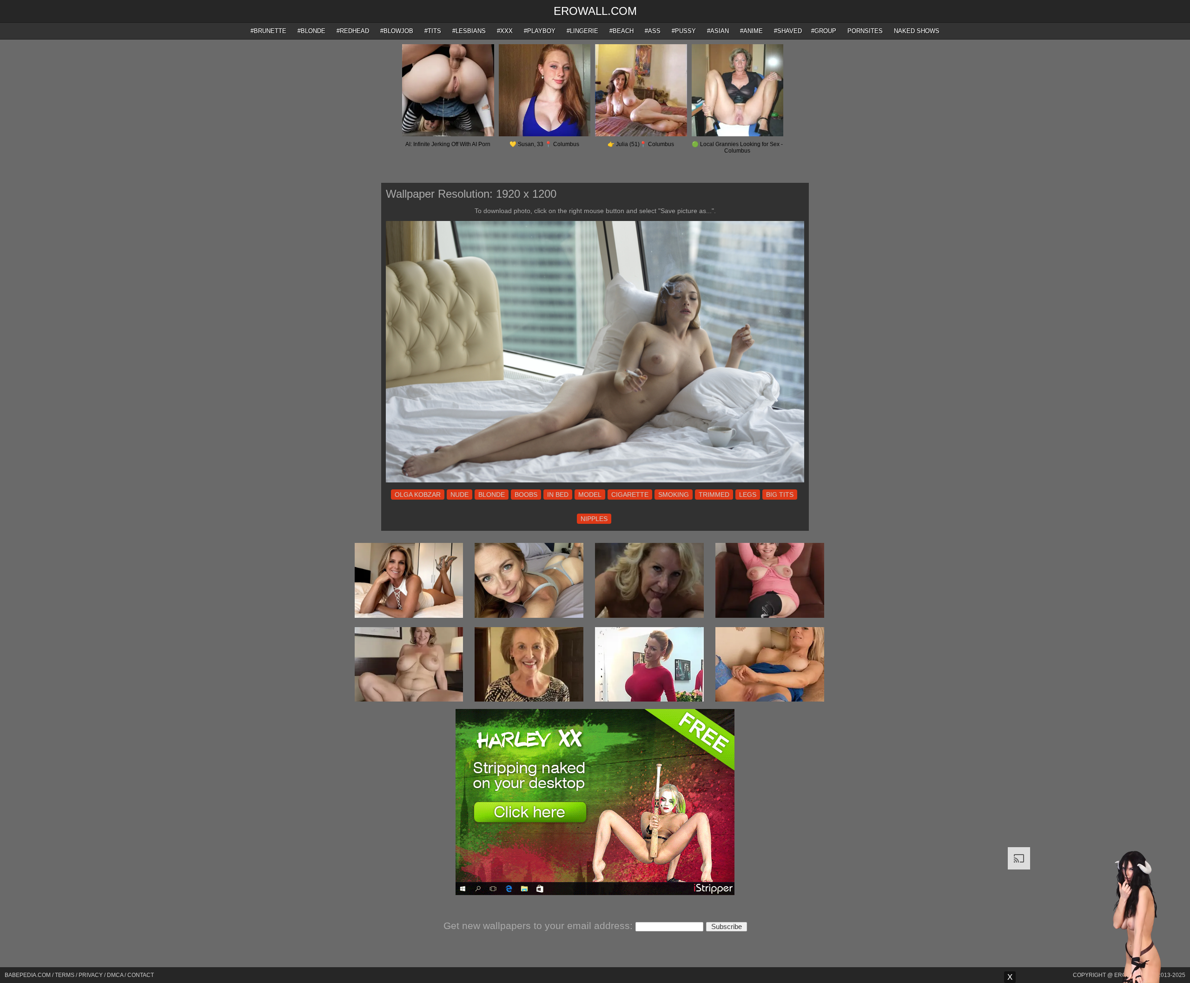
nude (459, 494)
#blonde (311, 30)
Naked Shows (916, 30)
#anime (751, 30)
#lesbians (469, 30)
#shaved (788, 30)
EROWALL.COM (595, 11)
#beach (621, 30)
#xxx (505, 30)
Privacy (91, 975)
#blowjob (396, 30)
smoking (673, 494)
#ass (653, 30)
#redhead (353, 30)
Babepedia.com (28, 975)
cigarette (629, 494)
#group (823, 30)
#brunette (268, 30)
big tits (779, 494)
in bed (558, 494)
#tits (432, 30)
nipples (594, 518)
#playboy (539, 30)
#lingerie (582, 30)
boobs (526, 494)
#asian (718, 30)
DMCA (115, 975)
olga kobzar (418, 494)
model (590, 494)
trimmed (714, 494)
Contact (140, 975)
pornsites (865, 30)
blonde (491, 494)
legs (747, 494)
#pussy (684, 30)
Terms (64, 975)
